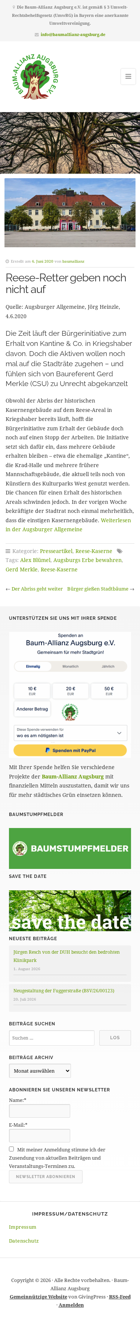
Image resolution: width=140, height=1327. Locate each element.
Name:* (18, 1100)
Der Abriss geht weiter (37, 588)
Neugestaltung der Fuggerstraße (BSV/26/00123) (63, 990)
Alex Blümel (35, 560)
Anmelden (71, 1304)
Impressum (23, 1226)
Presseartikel (56, 551)
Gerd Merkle (22, 569)
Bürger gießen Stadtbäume (97, 588)
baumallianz (73, 261)
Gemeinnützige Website (38, 1296)
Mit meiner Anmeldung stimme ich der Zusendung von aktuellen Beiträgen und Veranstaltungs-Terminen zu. (57, 1157)
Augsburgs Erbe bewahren (87, 560)
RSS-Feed (120, 1296)
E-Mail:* (18, 1124)
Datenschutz (24, 1240)
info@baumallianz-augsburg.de (73, 34)
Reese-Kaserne (93, 551)
